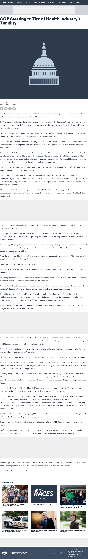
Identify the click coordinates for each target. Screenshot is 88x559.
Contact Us (54, 551)
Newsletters (47, 555)
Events (45, 553)
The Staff (53, 555)
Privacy (53, 553)
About (45, 551)
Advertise (61, 551)
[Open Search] (84, 2)
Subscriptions (62, 555)
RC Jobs (60, 553)
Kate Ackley (5, 103)
